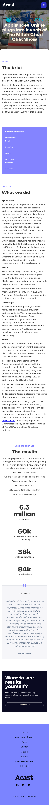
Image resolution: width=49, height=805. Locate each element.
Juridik (24, 752)
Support (24, 747)
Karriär (24, 757)
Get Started (24, 705)
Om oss (24, 732)
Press (24, 742)
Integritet (24, 766)
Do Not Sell (31, 796)
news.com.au (8, 421)
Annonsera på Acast (24, 737)
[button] (44, 5)
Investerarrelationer (24, 761)
